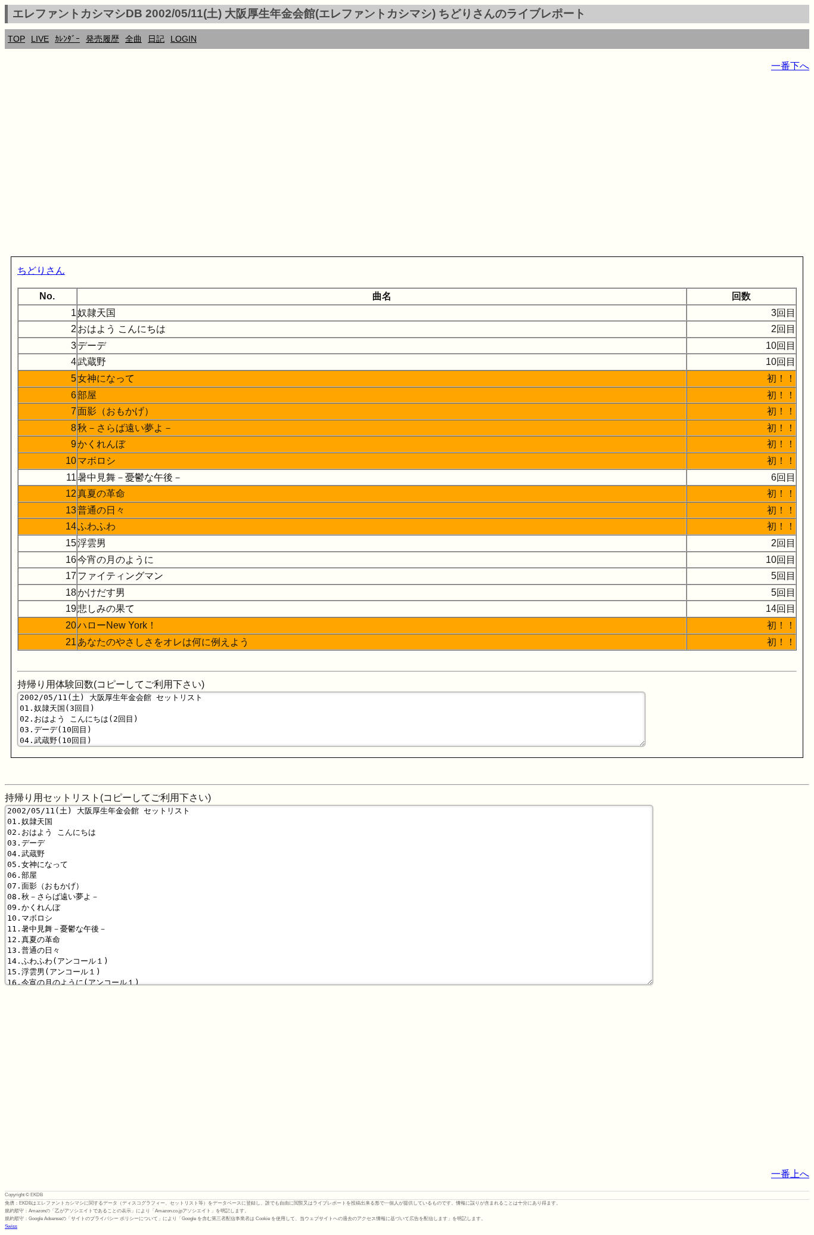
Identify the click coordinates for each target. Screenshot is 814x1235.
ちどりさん (41, 270)
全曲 (133, 39)
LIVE (40, 39)
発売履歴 (102, 39)
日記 (156, 39)
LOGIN (183, 39)
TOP (16, 39)
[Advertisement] (362, 166)
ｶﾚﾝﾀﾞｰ (67, 39)
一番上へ (790, 1174)
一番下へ (790, 66)
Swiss (11, 1226)
